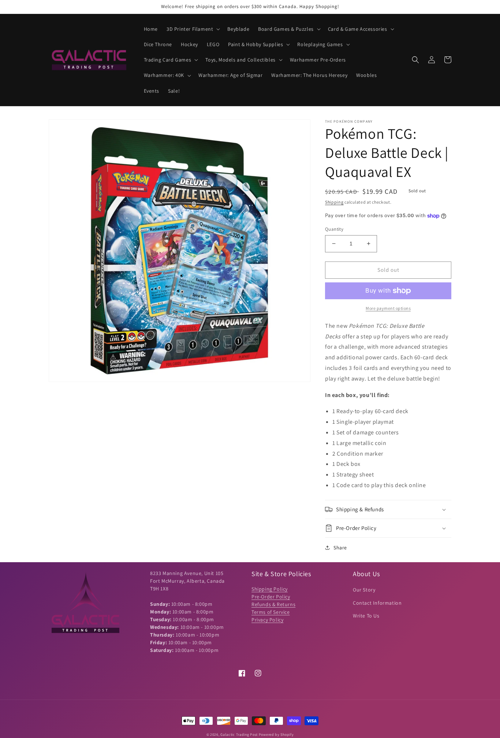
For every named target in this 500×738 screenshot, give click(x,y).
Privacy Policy (267, 619)
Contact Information (377, 603)
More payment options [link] (388, 308)
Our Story (364, 589)
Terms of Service (270, 612)
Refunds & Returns (273, 604)
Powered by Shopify (276, 734)
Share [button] (340, 547)
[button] (192, 29)
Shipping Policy (269, 589)
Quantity (334, 229)
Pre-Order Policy (270, 596)
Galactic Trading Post (239, 734)
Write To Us (366, 615)
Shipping (334, 202)
